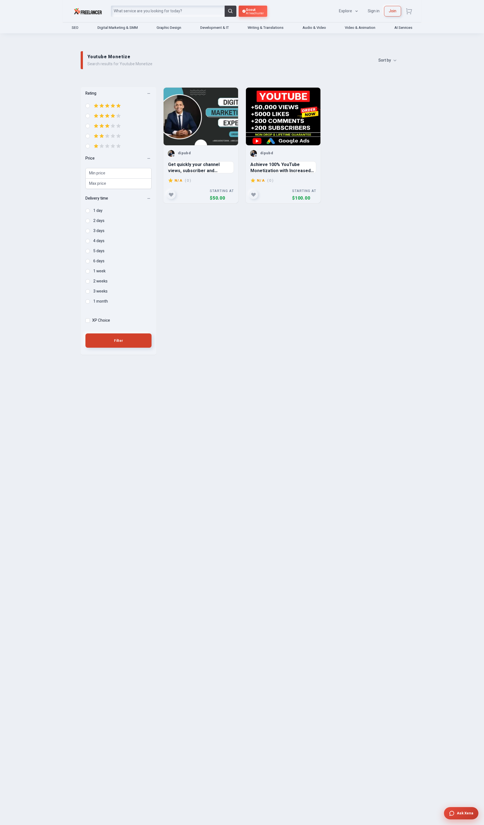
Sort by (384, 60)
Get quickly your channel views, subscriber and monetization (194, 167)
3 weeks (100, 291)
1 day (98, 211)
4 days (98, 241)
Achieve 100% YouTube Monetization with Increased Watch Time (280, 167)
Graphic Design (169, 27)
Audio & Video (314, 27)
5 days (98, 251)
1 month (100, 301)
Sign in (374, 11)
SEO (75, 27)
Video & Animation (360, 27)
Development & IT (214, 27)
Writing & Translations (265, 27)
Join (392, 11)
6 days (98, 261)
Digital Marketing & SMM (117, 27)
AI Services (403, 27)
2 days (98, 221)
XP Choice (101, 320)
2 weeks (100, 281)
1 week (99, 271)
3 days (98, 231)
